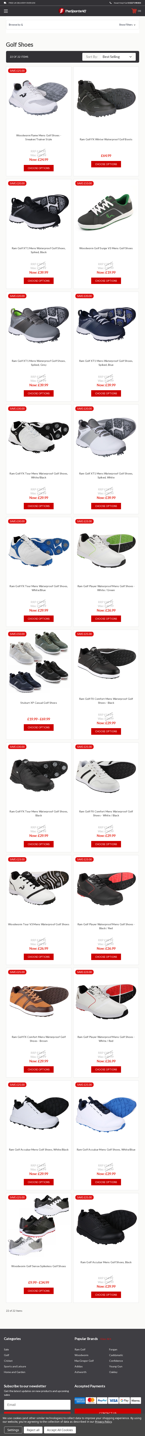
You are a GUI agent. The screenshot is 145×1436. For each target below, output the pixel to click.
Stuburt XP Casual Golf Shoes (38, 702)
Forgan (113, 1349)
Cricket (8, 1360)
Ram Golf (80, 1349)
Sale (6, 1349)
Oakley (113, 1372)
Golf (6, 1355)
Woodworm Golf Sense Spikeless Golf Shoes (38, 1266)
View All (105, 1338)
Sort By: (92, 57)
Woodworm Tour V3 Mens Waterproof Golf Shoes (38, 924)
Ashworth (80, 1372)
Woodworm (81, 1355)
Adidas (79, 1366)
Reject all (33, 1430)
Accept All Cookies (60, 1430)
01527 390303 (134, 3)
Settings (13, 1430)
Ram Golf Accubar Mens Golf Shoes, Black (106, 1262)
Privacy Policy (103, 1421)
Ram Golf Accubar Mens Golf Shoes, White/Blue (106, 1149)
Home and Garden (14, 1372)
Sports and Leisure (15, 1366)
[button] (72, 24)
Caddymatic (116, 1355)
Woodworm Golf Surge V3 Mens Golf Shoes (106, 248)
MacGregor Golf (84, 1360)
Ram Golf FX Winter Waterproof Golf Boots (106, 139)
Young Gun (115, 1366)
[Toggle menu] (17, 11)
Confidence (116, 1360)
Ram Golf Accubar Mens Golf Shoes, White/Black (39, 1149)
